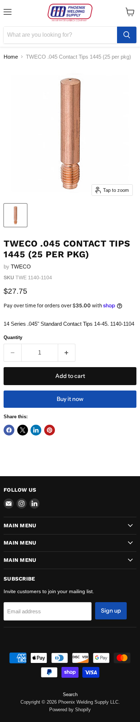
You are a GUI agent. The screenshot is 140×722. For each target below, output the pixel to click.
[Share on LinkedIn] (36, 430)
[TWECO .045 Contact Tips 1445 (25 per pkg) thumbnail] (15, 215)
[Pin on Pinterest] (49, 430)
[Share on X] (22, 430)
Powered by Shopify (70, 709)
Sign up (111, 610)
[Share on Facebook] (9, 430)
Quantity (13, 337)
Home (11, 57)
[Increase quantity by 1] (67, 353)
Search (70, 694)
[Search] (126, 35)
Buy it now (70, 399)
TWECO (21, 266)
